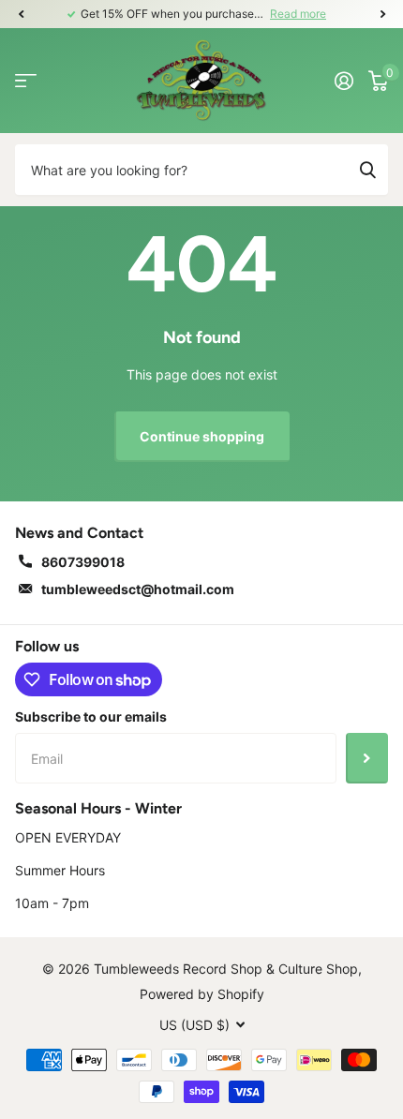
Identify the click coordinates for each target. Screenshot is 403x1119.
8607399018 (83, 562)
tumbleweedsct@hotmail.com (137, 589)
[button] (20, 14)
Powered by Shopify (202, 994)
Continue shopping (202, 436)
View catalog (26, 80)
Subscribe (367, 758)
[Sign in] (344, 80)
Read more (298, 14)
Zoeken (367, 169)
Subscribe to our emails (91, 716)
